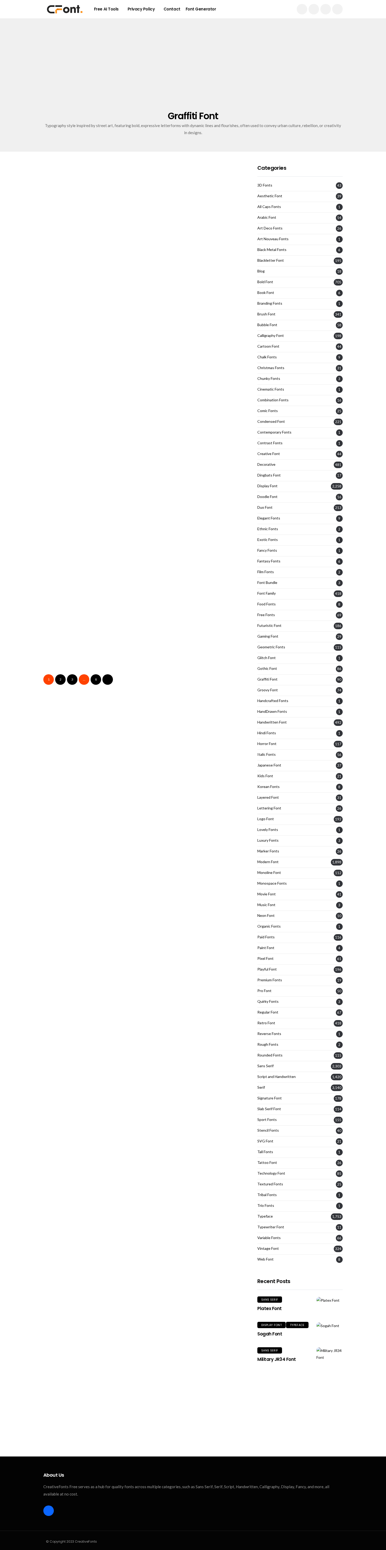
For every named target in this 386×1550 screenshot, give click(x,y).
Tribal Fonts (267, 1195)
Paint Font (265, 948)
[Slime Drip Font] (195, 473)
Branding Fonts (269, 303)
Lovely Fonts (267, 830)
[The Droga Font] (91, 558)
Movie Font (266, 894)
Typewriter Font (270, 1227)
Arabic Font (266, 217)
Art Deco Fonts (270, 228)
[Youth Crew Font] (91, 218)
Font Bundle (267, 582)
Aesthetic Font (269, 196)
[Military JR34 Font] (329, 1354)
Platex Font (269, 1308)
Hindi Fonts (266, 733)
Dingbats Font (269, 475)
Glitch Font (266, 658)
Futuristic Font (269, 625)
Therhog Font (166, 594)
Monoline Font (269, 872)
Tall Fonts (265, 1152)
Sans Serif (265, 1066)
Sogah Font (269, 1334)
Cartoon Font (268, 346)
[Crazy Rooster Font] (91, 388)
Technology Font (271, 1173)
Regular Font (267, 1012)
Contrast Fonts (270, 443)
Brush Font (165, 539)
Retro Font (266, 1023)
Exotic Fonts (267, 540)
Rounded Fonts (270, 1055)
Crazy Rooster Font (69, 425)
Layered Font (268, 797)
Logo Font (265, 819)
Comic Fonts (267, 411)
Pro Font (264, 991)
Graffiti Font (63, 199)
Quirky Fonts (268, 1001)
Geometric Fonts (271, 647)
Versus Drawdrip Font (178, 425)
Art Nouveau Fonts (273, 239)
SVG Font (265, 1141)
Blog (261, 271)
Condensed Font (271, 421)
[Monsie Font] (91, 473)
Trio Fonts (265, 1205)
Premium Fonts (269, 980)
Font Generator (201, 9)
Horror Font (267, 744)
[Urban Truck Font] (91, 643)
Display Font (267, 486)
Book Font (265, 293)
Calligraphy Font (270, 335)
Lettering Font (269, 808)
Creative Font (268, 454)
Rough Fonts (267, 1044)
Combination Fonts (273, 400)
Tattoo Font (267, 1162)
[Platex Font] (329, 1299)
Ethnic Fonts (267, 529)
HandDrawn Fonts (272, 711)
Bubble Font (165, 199)
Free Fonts (266, 615)
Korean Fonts (268, 787)
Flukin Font (162, 255)
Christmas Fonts (270, 368)
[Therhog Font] (195, 558)
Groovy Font (267, 690)
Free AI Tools (106, 9)
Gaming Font (267, 636)
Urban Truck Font (67, 680)
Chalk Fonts (267, 357)
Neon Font (266, 915)
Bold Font (61, 624)
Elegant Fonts (268, 518)
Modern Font (268, 862)
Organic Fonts (269, 926)
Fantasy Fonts (268, 561)
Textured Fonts (270, 1184)
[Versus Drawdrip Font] (195, 388)
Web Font (265, 1259)
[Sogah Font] (329, 1325)
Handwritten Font (272, 722)
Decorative (266, 464)
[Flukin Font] (195, 218)
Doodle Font (267, 497)
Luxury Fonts (268, 840)
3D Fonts (264, 185)
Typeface (265, 1216)
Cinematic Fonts (270, 389)
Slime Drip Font (168, 510)
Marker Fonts (268, 851)
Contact (172, 9)
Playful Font (267, 969)
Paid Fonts (266, 937)
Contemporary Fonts (274, 432)
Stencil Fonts (268, 1130)
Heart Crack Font (67, 340)
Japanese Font (269, 765)
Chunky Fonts (268, 378)
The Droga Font (65, 594)
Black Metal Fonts (271, 250)
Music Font (266, 905)
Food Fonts (266, 604)
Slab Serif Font (269, 1109)
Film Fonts (265, 572)
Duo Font (265, 507)
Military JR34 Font (276, 1359)
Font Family (266, 593)
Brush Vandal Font (173, 340)
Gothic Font (267, 668)
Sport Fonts (267, 1120)
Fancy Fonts (267, 550)
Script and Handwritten (276, 1077)
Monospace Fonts (272, 883)
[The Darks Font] (195, 643)
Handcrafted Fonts (272, 701)
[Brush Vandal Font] (195, 303)
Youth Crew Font (66, 255)
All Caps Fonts (269, 207)
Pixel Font (265, 958)
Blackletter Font (270, 260)
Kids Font (265, 776)
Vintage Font (268, 1248)
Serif (261, 1087)
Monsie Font (60, 510)
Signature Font (269, 1098)
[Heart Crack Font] (91, 303)
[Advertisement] (193, 70)
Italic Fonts (266, 754)
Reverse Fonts (269, 1034)
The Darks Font (168, 680)
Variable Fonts (269, 1238)
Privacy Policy (141, 9)
